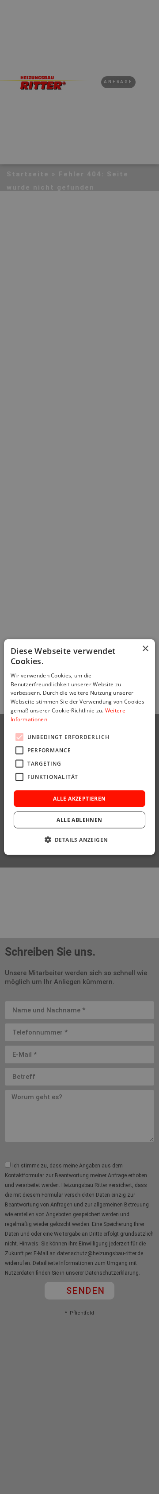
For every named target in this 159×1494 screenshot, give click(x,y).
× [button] (145, 649)
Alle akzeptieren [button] (79, 798)
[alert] (79, 747)
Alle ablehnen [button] (79, 819)
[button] (79, 839)
